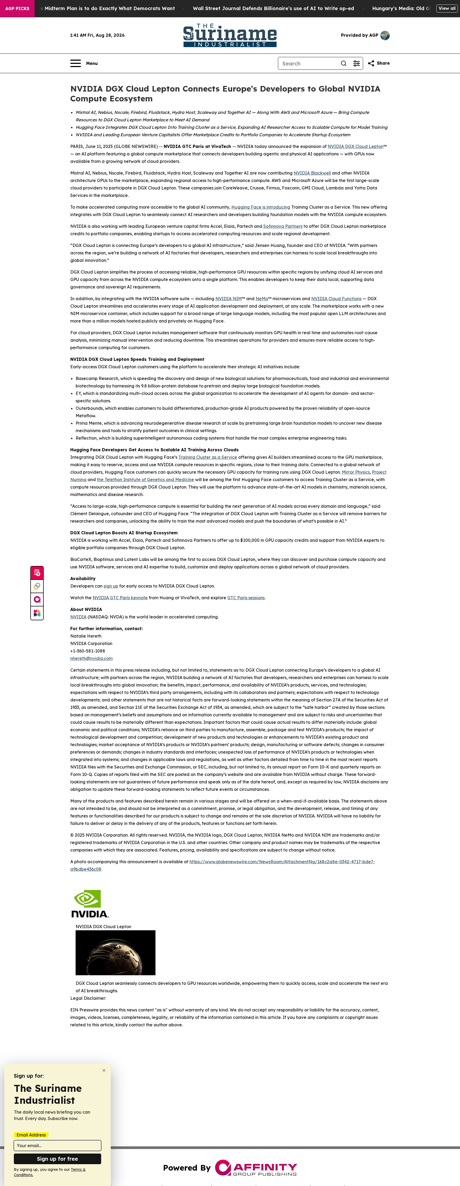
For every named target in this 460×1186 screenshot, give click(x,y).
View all (447, 8)
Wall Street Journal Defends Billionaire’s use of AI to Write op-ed (273, 8)
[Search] (343, 63)
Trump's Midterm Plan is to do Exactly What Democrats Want (99, 8)
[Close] (103, 1070)
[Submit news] (37, 573)
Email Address (31, 1135)
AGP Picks (17, 8)
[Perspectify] (37, 586)
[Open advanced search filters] (356, 63)
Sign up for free (57, 1158)
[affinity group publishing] (37, 599)
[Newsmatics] (37, 613)
